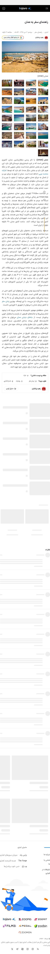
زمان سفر (5, 301)
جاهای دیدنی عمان (25, 317)
